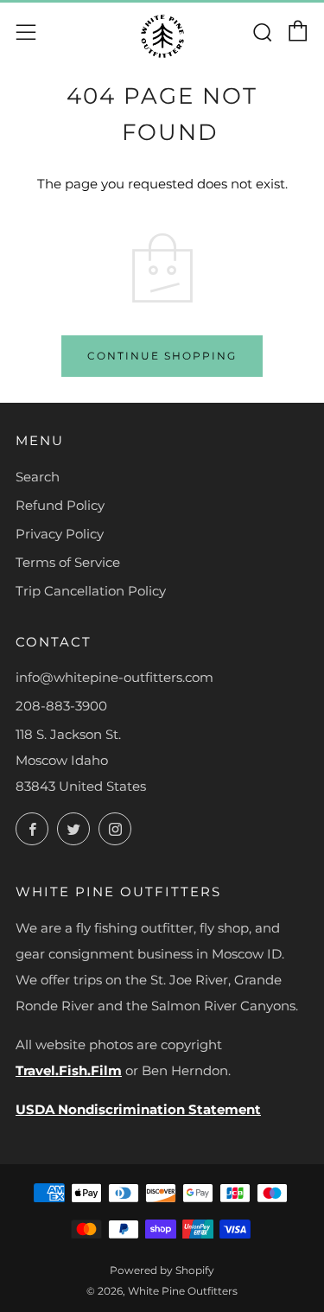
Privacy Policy (60, 533)
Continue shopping (162, 355)
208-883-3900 (61, 705)
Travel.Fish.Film (69, 1070)
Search (38, 476)
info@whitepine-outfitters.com (114, 677)
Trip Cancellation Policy (91, 591)
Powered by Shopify (162, 1270)
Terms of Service (68, 562)
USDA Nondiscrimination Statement (138, 1109)
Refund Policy (60, 505)
